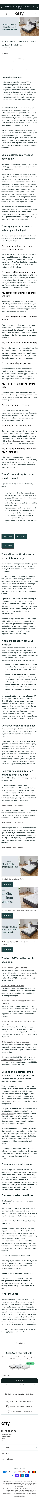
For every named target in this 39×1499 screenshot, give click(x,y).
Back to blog (20, 1343)
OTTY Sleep (22, 1468)
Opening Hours (7, 1459)
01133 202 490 (28, 1401)
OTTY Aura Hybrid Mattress (12, 986)
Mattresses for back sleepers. (12, 823)
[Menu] (2, 14)
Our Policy (5, 1453)
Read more (7, 884)
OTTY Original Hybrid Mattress (14, 968)
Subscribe (19, 1381)
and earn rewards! (21, 1412)
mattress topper (7, 1114)
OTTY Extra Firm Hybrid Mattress (15, 1042)
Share (6, 53)
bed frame (29, 761)
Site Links (5, 1448)
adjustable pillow (11, 1101)
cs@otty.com (29, 1406)
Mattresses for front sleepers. (12, 848)
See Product (8, 536)
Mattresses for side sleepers (12, 805)
